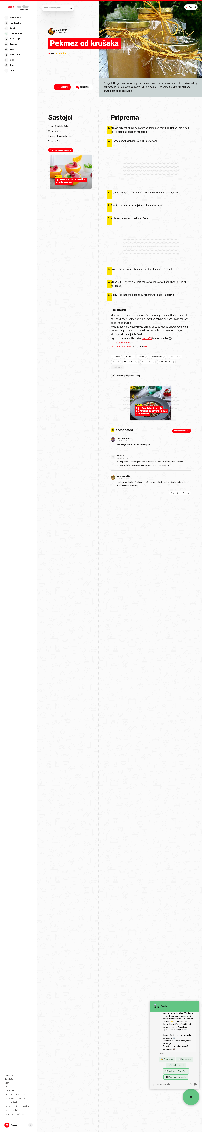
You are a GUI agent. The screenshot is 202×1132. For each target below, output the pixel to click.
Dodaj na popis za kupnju (61, 150)
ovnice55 (147, 338)
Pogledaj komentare (178, 493)
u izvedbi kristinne (120, 342)
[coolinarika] (18, 7)
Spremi (64, 87)
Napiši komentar (180, 431)
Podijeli (192, 7)
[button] (18, 44)
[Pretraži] (71, 8)
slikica (146, 346)
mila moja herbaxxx (121, 346)
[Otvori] (30, 1125)
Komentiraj (83, 87)
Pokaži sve (116, 367)
